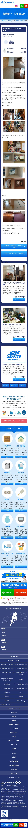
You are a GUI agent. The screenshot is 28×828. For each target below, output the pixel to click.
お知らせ (14, 753)
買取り (21, 692)
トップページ (14, 712)
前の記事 (5, 385)
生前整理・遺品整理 (8, 34)
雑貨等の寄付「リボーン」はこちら (14, 420)
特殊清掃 (21, 679)
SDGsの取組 (14, 769)
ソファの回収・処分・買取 (21, 684)
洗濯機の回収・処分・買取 (7, 668)
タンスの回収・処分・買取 (21, 688)
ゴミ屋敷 (7, 700)
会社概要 (14, 749)
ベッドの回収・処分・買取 (7, 688)
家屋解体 (21, 696)
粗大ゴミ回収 (7, 684)
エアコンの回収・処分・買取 (7, 673)
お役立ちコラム (14, 732)
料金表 (14, 716)
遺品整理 (7, 696)
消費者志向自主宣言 (14, 765)
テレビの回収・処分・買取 (21, 668)
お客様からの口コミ (14, 724)
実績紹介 (14, 720)
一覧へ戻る (14, 385)
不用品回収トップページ (14, 660)
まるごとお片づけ (8, 36)
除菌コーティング (21, 700)
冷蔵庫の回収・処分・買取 (21, 664)
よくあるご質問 (14, 728)
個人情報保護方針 (14, 761)
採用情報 (14, 757)
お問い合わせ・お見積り (14, 740)
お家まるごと (7, 692)
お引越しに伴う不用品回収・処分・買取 (7, 679)
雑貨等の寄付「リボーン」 (7, 704)
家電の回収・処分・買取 (7, 664)
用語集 (14, 736)
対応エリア (14, 744)
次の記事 (22, 385)
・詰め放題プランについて (14, 777)
